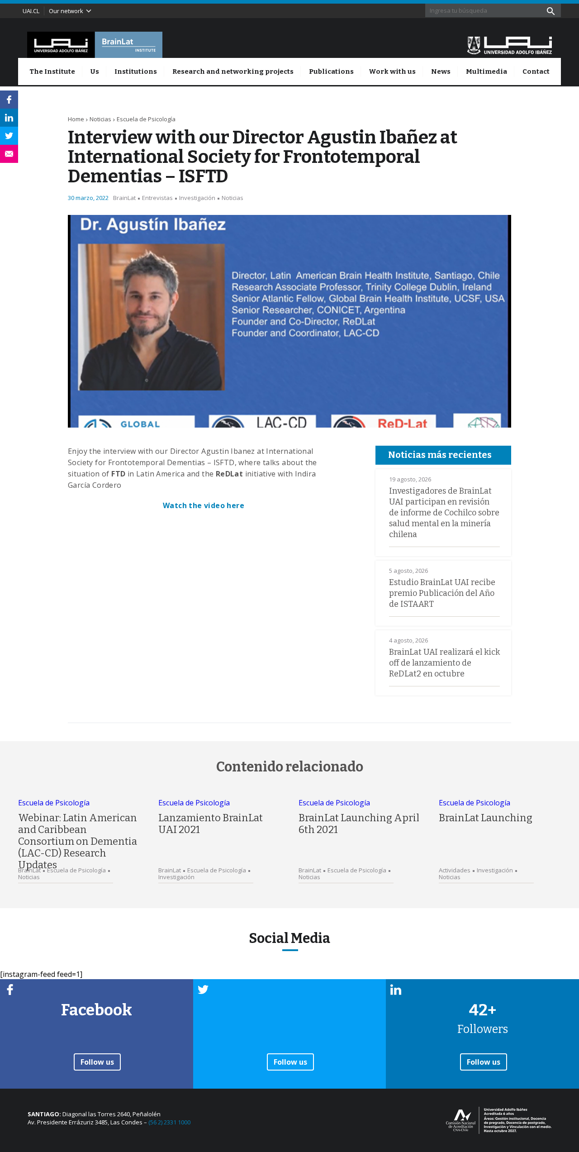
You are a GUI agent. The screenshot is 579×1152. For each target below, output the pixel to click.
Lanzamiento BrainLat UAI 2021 (210, 824)
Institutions (135, 71)
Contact (536, 71)
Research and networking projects (233, 71)
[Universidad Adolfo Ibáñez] (509, 45)
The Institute (52, 71)
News (441, 71)
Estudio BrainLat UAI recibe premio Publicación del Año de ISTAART (442, 593)
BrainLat (124, 198)
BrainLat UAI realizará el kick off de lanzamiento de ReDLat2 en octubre (444, 663)
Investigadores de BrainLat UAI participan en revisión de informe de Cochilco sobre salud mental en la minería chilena (444, 512)
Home (76, 119)
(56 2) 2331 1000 (169, 1122)
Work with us (392, 71)
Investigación (197, 198)
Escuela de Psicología (146, 119)
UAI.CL (31, 11)
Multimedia (486, 71)
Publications (331, 71)
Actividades (454, 870)
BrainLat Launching (485, 818)
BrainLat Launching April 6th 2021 (359, 824)
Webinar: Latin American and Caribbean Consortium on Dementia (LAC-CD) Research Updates (77, 841)
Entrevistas (157, 198)
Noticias (100, 119)
